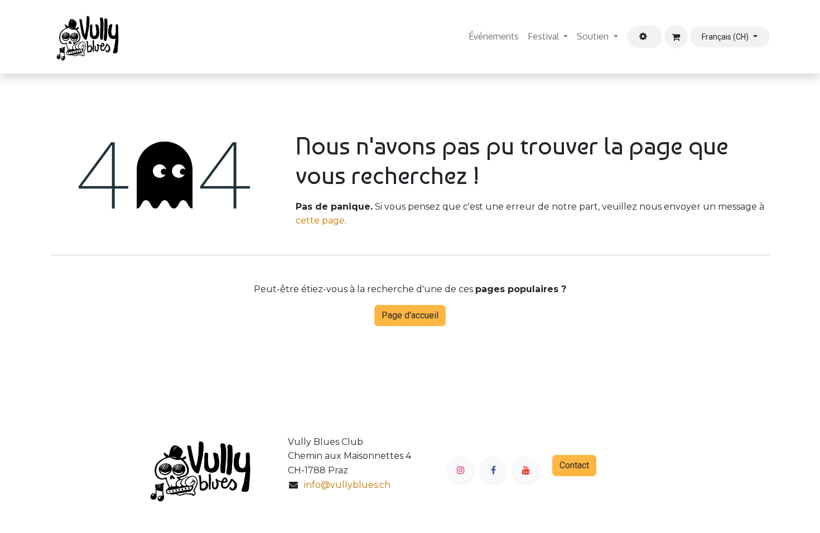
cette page (320, 220)
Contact (574, 465)
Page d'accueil (410, 315)
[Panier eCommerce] (676, 37)
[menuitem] (493, 37)
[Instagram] (460, 470)
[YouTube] (526, 470)
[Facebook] (493, 470)
